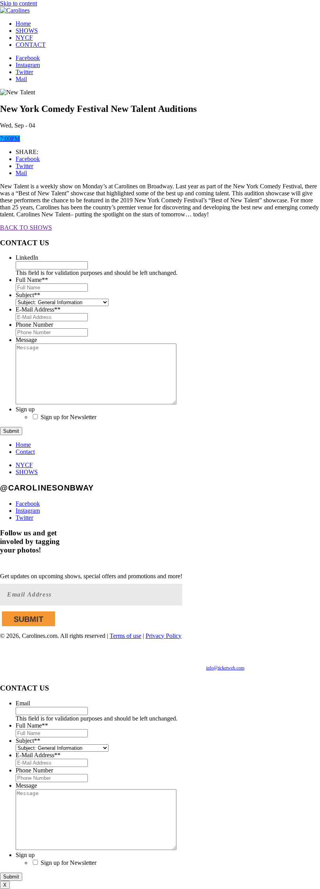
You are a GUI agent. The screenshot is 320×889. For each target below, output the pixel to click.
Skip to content (18, 3)
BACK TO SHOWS (26, 227)
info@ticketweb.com (225, 668)
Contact (25, 451)
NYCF (24, 37)
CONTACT (31, 44)
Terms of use (125, 635)
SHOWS (27, 30)
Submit (11, 431)
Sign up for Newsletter (68, 417)
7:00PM (10, 138)
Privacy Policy (163, 635)
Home (23, 23)
